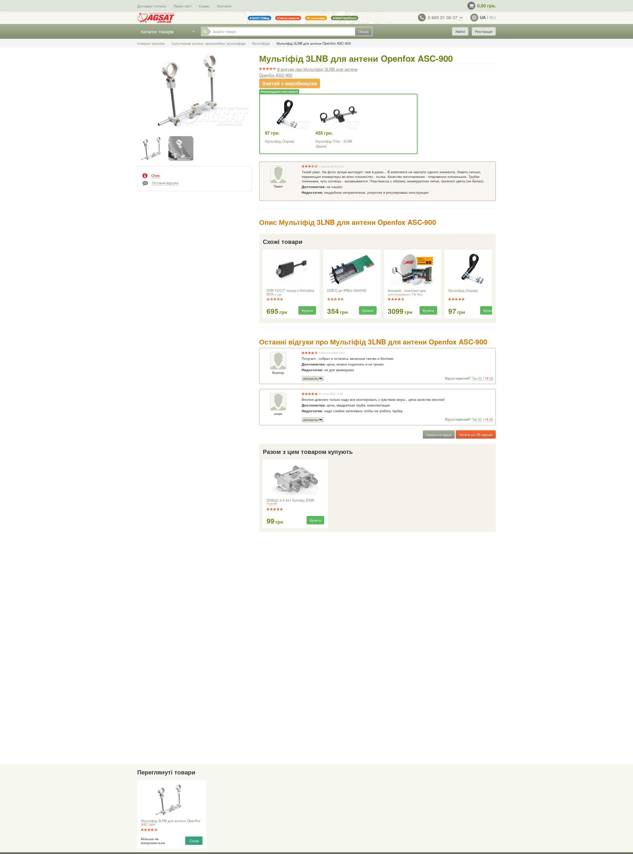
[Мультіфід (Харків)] (473, 269)
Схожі (194, 840)
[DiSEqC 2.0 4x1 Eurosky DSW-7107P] (295, 479)
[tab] (194, 175)
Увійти (460, 31)
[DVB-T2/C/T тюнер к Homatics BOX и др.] (291, 269)
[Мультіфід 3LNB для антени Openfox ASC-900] (194, 96)
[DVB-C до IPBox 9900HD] (351, 269)
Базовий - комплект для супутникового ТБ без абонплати (407, 292)
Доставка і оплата (151, 5)
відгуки (308, 72)
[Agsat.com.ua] (155, 17)
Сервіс (204, 5)
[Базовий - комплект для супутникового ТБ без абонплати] (412, 269)
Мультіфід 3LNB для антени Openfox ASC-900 (170, 823)
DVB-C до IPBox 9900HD (346, 290)
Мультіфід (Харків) (279, 141)
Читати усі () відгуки (476, 434)
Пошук (363, 31)
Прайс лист (182, 5)
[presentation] (263, 284)
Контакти (224, 5)
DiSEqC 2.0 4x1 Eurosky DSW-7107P (291, 502)
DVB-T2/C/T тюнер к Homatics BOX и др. (290, 292)
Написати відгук (439, 434)
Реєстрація (484, 31)
